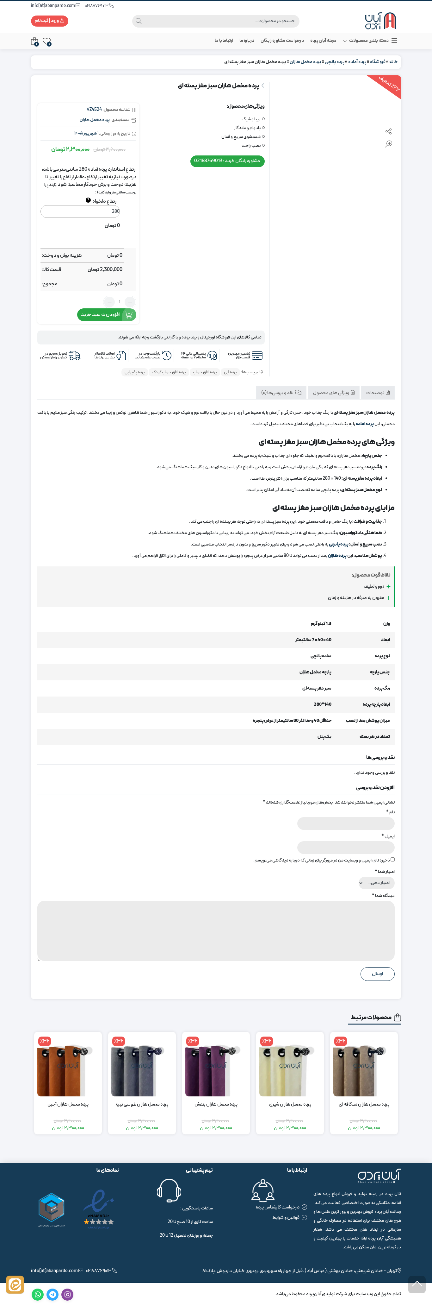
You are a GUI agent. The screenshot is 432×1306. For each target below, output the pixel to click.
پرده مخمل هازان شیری (290, 1104)
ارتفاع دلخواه (102, 201)
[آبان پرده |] (375, 21)
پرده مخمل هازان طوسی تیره (142, 1104)
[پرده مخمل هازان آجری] (68, 1065)
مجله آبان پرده (323, 40)
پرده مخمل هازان (305, 62)
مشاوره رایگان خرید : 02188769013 (227, 161)
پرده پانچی (334, 62)
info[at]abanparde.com (53, 6)
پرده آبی (230, 372)
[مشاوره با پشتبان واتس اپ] (15, 1284)
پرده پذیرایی (135, 372)
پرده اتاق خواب (205, 372)
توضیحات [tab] (375, 393)
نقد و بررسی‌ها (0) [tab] (277, 393)
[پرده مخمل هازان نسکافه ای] (364, 1065)
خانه (393, 62)
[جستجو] (138, 21)
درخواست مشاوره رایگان (282, 40)
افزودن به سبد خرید (100, 315)
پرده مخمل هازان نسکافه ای (364, 1104)
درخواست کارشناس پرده (277, 1207)
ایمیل (388, 836)
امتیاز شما (385, 871)
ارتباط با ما (224, 40)
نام (390, 812)
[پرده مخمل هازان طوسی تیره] (142, 1065)
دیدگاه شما (383, 896)
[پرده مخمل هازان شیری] (290, 1065)
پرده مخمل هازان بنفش (216, 1104)
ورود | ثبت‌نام (47, 20)
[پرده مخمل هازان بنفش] (216, 1065)
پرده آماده (357, 62)
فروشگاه (378, 62)
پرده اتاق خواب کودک (169, 372)
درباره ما (246, 40)
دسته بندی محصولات (369, 40)
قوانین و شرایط (285, 1217)
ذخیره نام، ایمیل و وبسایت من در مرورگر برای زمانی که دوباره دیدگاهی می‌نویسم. (321, 860)
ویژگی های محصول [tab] (331, 393)
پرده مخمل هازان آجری (68, 1104)
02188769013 (97, 6)
